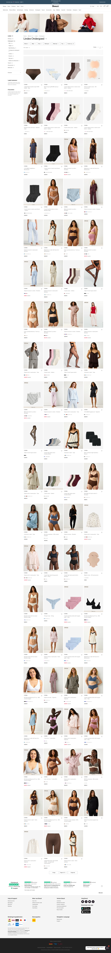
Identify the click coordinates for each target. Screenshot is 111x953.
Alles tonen (101, 892)
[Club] (101, 6)
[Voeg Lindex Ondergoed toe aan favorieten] (46, 38)
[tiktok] (93, 901)
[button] (14, 72)
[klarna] (13, 920)
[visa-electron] (9, 924)
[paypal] (21, 924)
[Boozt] (55, 6)
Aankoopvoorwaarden (41, 947)
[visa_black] (17, 920)
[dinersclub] (13, 924)
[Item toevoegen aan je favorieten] (41, 85)
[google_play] (86, 908)
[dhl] (34, 920)
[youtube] (89, 901)
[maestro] (24, 920)
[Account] (97, 6)
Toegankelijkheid (50, 947)
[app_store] (86, 912)
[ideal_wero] (9, 920)
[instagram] (86, 901)
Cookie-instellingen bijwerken (67, 947)
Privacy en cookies (57, 947)
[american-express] (17, 924)
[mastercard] (21, 920)
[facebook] (82, 901)
